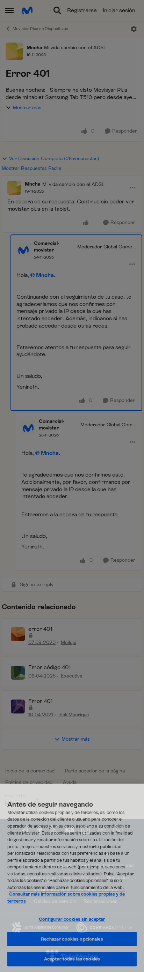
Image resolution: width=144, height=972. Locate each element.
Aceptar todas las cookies (72, 959)
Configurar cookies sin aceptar (72, 919)
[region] (72, 878)
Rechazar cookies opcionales (72, 939)
